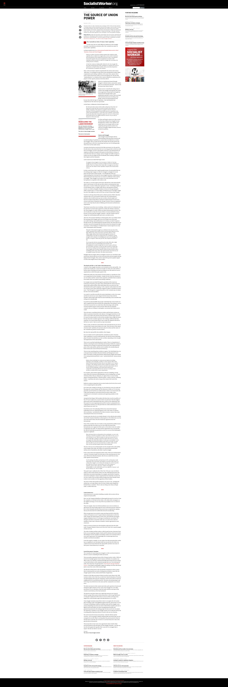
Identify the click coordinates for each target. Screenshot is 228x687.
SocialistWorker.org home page (114, 683)
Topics (85, 7)
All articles (101, 7)
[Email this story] (80, 34)
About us (110, 7)
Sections (92, 7)
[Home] (106, 4)
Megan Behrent (88, 12)
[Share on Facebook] (80, 31)
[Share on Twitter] (80, 27)
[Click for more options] (80, 38)
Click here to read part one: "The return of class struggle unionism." (98, 38)
